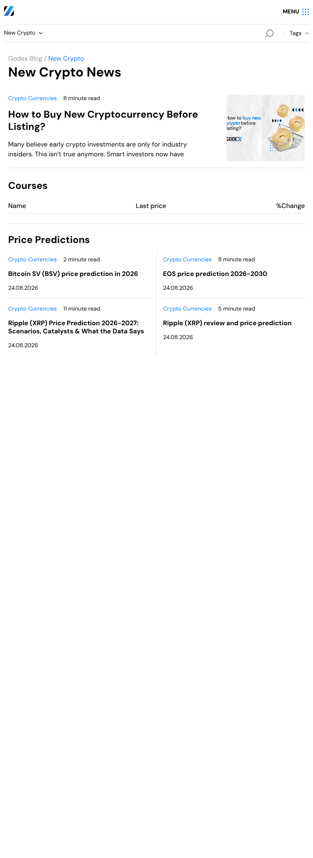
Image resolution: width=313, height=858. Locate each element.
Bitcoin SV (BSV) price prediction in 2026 (73, 273)
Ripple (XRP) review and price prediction (227, 323)
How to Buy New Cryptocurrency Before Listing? (103, 120)
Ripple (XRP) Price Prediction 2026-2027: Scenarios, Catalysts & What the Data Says (76, 327)
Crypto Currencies (32, 98)
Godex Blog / (27, 58)
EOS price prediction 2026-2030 (215, 273)
